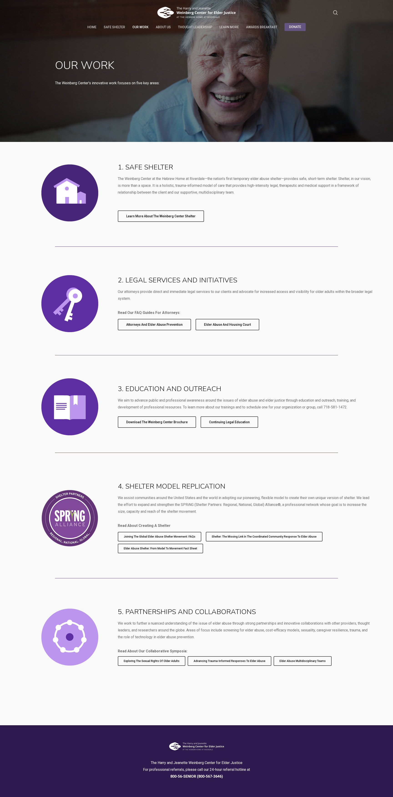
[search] (335, 12)
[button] (161, 216)
